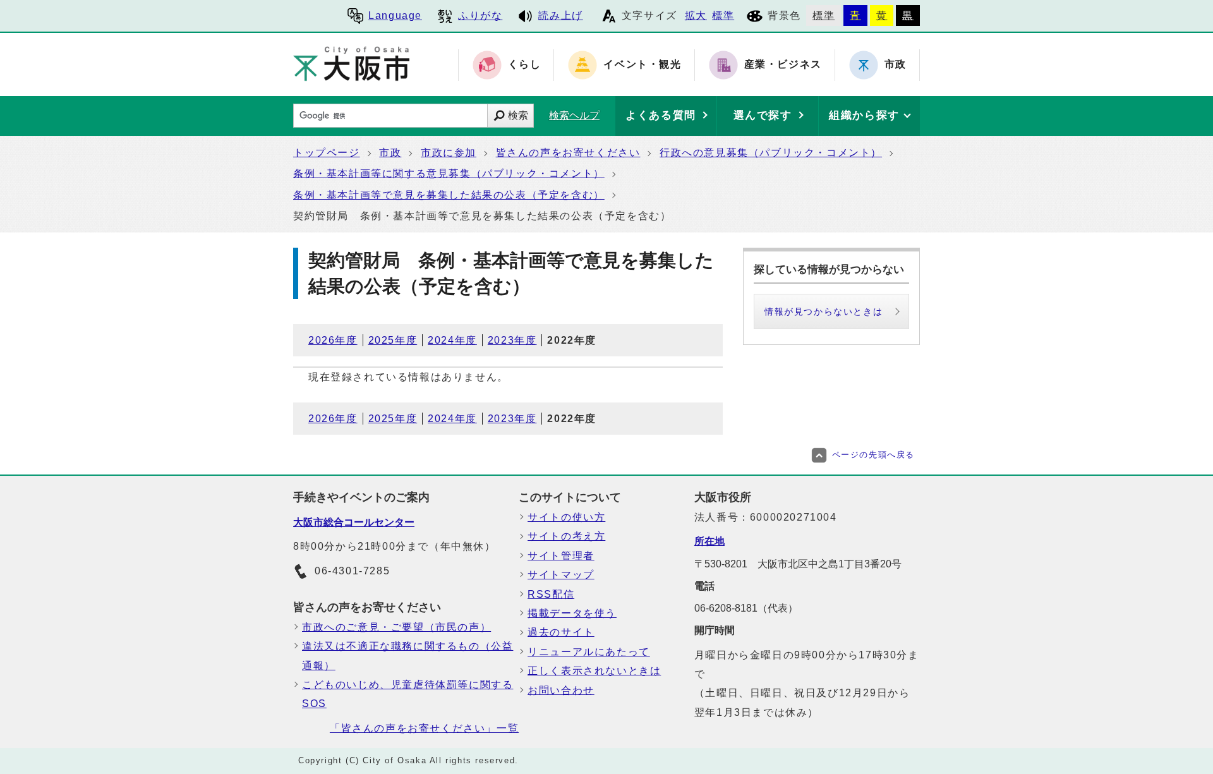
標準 (723, 15)
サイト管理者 (561, 555)
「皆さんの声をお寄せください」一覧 (424, 728)
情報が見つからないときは (823, 311)
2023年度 (512, 340)
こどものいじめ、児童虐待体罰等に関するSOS (407, 694)
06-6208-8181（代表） (746, 608)
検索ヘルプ (574, 115)
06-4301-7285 (352, 570)
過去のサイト (561, 632)
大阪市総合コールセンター (353, 522)
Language (395, 15)
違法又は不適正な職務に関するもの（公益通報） (407, 655)
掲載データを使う (572, 613)
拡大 (696, 15)
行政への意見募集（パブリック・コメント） (771, 152)
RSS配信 (551, 594)
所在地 (709, 541)
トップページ (326, 152)
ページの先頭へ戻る (873, 454)
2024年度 (452, 340)
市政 (390, 152)
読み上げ (560, 15)
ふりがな (480, 15)
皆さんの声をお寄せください (568, 152)
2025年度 (393, 340)
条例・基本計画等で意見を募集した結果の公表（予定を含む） (449, 195)
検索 (518, 115)
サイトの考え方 (566, 536)
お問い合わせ (561, 690)
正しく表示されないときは (594, 670)
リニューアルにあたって (589, 651)
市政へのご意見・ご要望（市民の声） (396, 627)
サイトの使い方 (566, 517)
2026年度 (333, 340)
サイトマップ (561, 574)
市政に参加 (448, 152)
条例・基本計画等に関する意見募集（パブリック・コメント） (449, 173)
